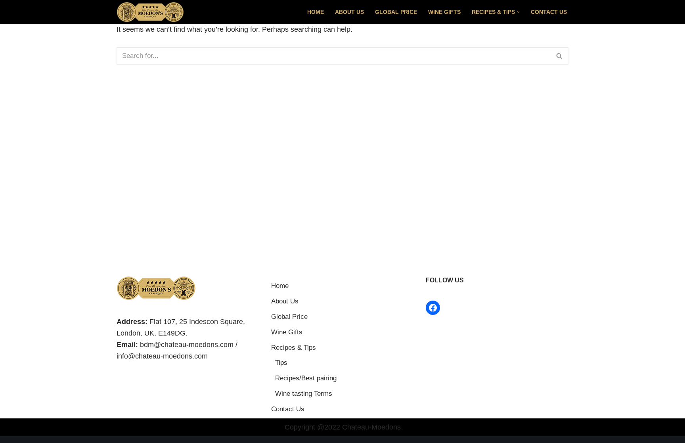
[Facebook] (433, 308)
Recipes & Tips (293, 347)
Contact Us (549, 12)
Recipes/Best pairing (306, 378)
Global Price (396, 12)
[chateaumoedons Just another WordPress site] (150, 12)
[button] (518, 12)
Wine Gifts (444, 12)
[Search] (559, 56)
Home (315, 12)
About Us (349, 12)
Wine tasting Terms (303, 393)
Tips (281, 362)
